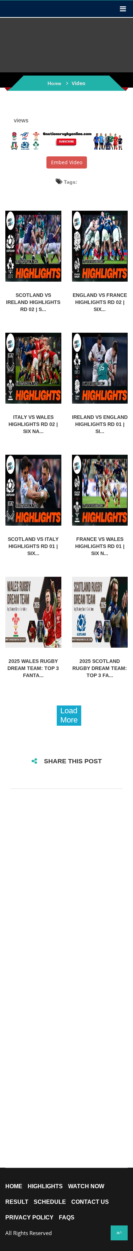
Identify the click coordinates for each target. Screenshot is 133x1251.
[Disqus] (66, 888)
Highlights (45, 1186)
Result (16, 1202)
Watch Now (86, 1186)
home (13, 1186)
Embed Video (66, 162)
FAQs (66, 1217)
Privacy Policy (29, 1217)
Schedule (50, 1202)
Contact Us (90, 1202)
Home (54, 83)
